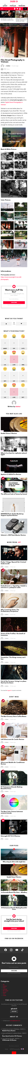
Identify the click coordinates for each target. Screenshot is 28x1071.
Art (2, 430)
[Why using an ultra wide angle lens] (14, 854)
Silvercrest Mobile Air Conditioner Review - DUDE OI (14, 1033)
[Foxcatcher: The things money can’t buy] (14, 648)
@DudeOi (14, 1008)
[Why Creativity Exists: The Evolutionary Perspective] (14, 600)
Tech (2, 471)
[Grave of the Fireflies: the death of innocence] (14, 624)
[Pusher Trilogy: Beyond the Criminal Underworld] (7, 14)
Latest (5, 6)
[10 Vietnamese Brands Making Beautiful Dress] (14, 778)
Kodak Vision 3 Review (9, 433)
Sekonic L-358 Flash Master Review (13, 535)
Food (4, 987)
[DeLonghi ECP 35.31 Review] (14, 827)
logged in (9, 690)
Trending (21, 6)
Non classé (5, 990)
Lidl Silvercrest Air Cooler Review (12, 739)
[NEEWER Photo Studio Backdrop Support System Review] (14, 504)
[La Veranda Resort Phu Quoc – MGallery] (14, 885)
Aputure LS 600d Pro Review (11, 474)
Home (6, 1049)
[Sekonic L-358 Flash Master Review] (14, 526)
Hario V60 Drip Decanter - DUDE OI (10, 1038)
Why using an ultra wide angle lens (14, 862)
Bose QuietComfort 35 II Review (12, 1036)
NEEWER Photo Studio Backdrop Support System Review (12, 514)
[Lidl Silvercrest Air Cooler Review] (14, 730)
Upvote (6, 324)
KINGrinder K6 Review (9, 1040)
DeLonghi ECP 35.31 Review (10, 836)
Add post (25, 8)
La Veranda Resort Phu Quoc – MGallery (14, 892)
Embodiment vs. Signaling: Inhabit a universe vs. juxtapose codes (14, 586)
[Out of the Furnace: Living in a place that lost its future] (14, 672)
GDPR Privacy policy (15, 1049)
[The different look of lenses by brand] (14, 485)
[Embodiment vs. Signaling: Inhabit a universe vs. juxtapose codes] (14, 576)
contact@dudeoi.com (15, 1020)
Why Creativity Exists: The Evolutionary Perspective (10, 610)
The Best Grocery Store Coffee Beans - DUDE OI (13, 1029)
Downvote (21, 324)
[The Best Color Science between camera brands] (14, 802)
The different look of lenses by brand (14, 494)
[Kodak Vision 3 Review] (14, 424)
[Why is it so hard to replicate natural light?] (14, 444)
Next (27, 16)
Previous (1, 16)
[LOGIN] (20, 8)
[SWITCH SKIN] (15, 8)
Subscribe (14, 1011)
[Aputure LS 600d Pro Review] (14, 465)
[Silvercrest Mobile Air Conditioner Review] (14, 753)
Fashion (5, 986)
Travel (4, 995)
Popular (13, 6)
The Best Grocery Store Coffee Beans (13, 716)
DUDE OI (14, 2)
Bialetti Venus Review (8, 1030)
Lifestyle (5, 989)
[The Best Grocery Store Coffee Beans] (14, 707)
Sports (4, 992)
